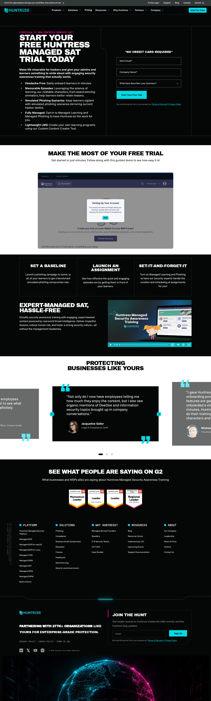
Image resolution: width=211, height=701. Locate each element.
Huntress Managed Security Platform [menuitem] (31, 532)
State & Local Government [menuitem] (67, 568)
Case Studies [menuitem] (97, 552)
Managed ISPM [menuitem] (26, 571)
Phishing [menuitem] (59, 531)
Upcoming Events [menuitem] (136, 547)
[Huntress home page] (60, 612)
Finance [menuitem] (59, 552)
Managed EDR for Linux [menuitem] (29, 550)
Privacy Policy (175, 104)
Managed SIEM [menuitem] (26, 560)
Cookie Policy (45, 641)
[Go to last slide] (52, 414)
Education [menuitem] (60, 547)
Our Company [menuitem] (170, 531)
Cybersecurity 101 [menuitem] (136, 541)
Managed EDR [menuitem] (25, 539)
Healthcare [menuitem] (60, 557)
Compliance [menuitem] (61, 536)
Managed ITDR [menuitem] (26, 555)
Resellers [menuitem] (96, 536)
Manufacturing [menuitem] (62, 562)
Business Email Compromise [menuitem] (68, 541)
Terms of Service (159, 104)
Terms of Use (63, 641)
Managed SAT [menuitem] (25, 565)
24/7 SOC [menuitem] (96, 547)
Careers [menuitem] (167, 547)
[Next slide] (159, 414)
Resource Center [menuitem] (135, 536)
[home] (16, 10)
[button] (198, 10)
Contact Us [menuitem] (169, 552)
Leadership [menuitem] (169, 536)
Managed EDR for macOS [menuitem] (30, 544)
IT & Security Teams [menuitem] (100, 541)
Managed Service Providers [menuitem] (104, 531)
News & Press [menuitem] (170, 541)
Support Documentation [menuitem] (138, 552)
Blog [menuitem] (130, 531)
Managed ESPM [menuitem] (26, 576)
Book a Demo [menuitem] (25, 581)
